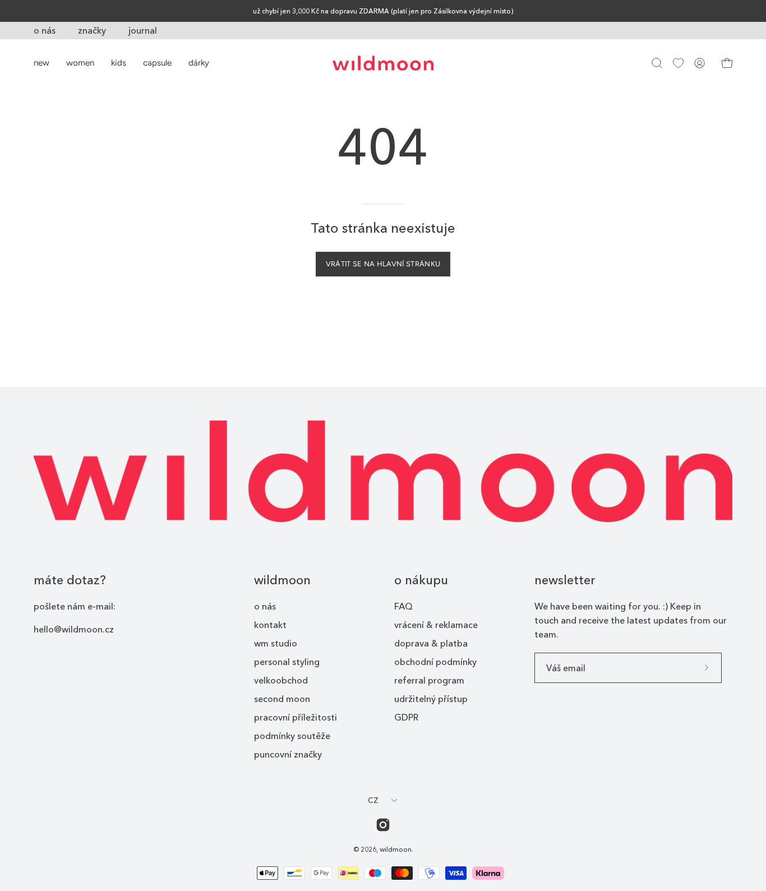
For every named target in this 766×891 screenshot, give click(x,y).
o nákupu (421, 580)
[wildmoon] (383, 63)
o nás (45, 30)
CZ (373, 800)
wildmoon (282, 580)
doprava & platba (431, 643)
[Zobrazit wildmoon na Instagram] (383, 824)
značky (92, 30)
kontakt (270, 624)
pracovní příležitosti (295, 717)
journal (142, 30)
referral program (429, 680)
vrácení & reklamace (436, 624)
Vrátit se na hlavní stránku (383, 264)
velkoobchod (281, 680)
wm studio (275, 643)
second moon (282, 698)
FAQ (403, 606)
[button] (657, 63)
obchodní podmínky (435, 661)
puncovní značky (288, 754)
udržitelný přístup (431, 698)
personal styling (287, 661)
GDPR (406, 717)
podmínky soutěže (292, 735)
